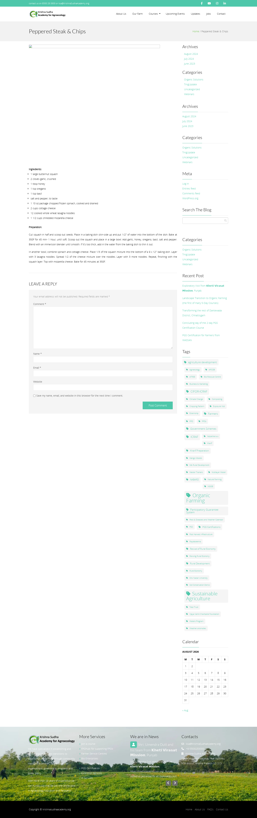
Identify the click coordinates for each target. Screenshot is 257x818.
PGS (191, 527)
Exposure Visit (219, 406)
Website (37, 381)
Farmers (213, 413)
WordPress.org (190, 198)
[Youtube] (209, 3)
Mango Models (196, 458)
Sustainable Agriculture (201, 596)
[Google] (212, 773)
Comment (39, 304)
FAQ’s (210, 809)
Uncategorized (192, 89)
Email (37, 367)
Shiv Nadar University (199, 578)
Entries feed (189, 188)
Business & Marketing (199, 384)
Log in (185, 183)
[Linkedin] (203, 773)
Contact (221, 13)
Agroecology (195, 369)
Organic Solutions (193, 79)
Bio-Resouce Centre (212, 377)
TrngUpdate (190, 84)
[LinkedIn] (224, 3)
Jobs (208, 13)
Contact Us (222, 809)
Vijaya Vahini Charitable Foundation (204, 614)
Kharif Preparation (199, 450)
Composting (217, 399)
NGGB (210, 486)
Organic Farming (198, 498)
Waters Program (197, 621)
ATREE (192, 377)
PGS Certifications (211, 527)
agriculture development (202, 362)
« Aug (185, 710)
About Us (121, 13)
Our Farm (137, 13)
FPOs (204, 421)
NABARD (194, 479)
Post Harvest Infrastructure (201, 534)
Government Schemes (203, 428)
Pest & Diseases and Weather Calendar (206, 519)
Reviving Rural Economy (199, 556)
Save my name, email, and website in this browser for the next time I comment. (79, 395)
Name (37, 353)
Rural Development (200, 563)
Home (195, 31)
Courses (153, 13)
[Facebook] (201, 3)
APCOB (212, 369)
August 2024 (191, 53)
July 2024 (189, 58)
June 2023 (189, 63)
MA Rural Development (199, 465)
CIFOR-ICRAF (199, 391)
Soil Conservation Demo (200, 585)
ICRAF (194, 437)
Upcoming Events (175, 13)
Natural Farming (215, 479)
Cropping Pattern (197, 406)
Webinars (189, 94)
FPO (191, 421)
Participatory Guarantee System (202, 511)
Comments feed (191, 193)
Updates (195, 13)
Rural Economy (196, 571)
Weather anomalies (198, 628)
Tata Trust (194, 607)
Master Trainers (196, 472)
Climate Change (196, 399)
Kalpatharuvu (212, 436)
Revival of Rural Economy (203, 548)
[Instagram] (217, 3)
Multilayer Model (219, 472)
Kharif (209, 443)
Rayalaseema (195, 541)
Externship (194, 413)
